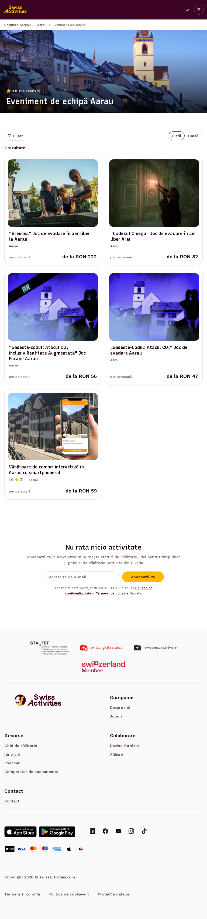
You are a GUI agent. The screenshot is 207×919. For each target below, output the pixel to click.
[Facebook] (105, 831)
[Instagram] (131, 831)
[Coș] (187, 10)
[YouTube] (118, 831)
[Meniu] (199, 10)
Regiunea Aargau (17, 25)
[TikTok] (144, 831)
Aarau (41, 25)
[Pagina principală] (15, 9)
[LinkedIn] (92, 831)
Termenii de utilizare (112, 593)
